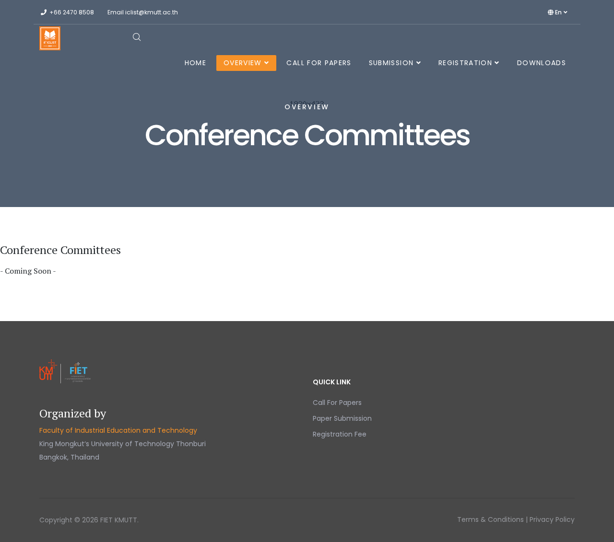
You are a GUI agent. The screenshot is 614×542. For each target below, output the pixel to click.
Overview (243, 63)
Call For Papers (318, 63)
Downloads (541, 63)
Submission (391, 63)
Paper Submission (342, 418)
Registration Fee (339, 434)
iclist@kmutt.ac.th (151, 12)
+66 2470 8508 (71, 12)
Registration (465, 63)
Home (195, 63)
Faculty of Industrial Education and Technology (118, 430)
